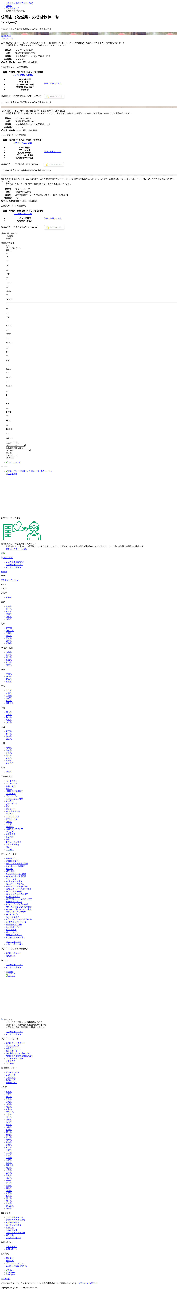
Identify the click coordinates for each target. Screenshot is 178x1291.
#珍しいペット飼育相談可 (17, 864)
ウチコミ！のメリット (10, 580)
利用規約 (10, 1261)
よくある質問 (11, 1247)
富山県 (9, 662)
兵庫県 (9, 693)
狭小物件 (10, 850)
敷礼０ (9, 789)
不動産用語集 (11, 1230)
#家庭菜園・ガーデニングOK (18, 889)
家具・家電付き (12, 844)
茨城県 (9, 6)
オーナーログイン (13, 567)
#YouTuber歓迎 (12, 914)
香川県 (9, 734)
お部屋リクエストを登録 (16, 549)
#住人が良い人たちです (16, 912)
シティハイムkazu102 (22, 143)
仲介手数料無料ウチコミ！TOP (19, 3)
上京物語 (10, 1064)
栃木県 (9, 641)
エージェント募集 (13, 1225)
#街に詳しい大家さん (15, 884)
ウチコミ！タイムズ (14, 1217)
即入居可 (10, 832)
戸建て (9, 822)
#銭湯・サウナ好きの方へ (17, 886)
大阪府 (9, 690)
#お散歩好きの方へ (14, 935)
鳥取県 (9, 720)
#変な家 (9, 869)
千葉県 (9, 633)
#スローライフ (12, 879)
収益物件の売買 (12, 1222)
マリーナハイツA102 (23, 214)
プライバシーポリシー (15, 1263)
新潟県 (9, 660)
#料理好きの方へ (13, 897)
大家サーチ (10, 956)
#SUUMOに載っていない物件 (18, 909)
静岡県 (9, 676)
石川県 (9, 657)
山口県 (9, 722)
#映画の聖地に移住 (14, 925)
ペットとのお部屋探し (15, 1058)
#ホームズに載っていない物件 (19, 907)
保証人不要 (10, 794)
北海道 (9, 597)
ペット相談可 (11, 781)
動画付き (10, 827)
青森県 (9, 606)
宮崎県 (9, 761)
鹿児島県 (10, 763)
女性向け (10, 801)
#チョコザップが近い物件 (17, 904)
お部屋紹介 (10, 1080)
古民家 (9, 824)
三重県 (9, 682)
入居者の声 (10, 1061)
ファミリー (10, 809)
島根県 (9, 717)
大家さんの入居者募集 (15, 1220)
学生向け (10, 814)
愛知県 (9, 674)
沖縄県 (9, 772)
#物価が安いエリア (14, 902)
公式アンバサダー (13, 1238)
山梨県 (9, 652)
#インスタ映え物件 (14, 892)
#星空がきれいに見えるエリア (19, 899)
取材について (11, 1051)
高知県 (9, 736)
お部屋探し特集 (12, 1072)
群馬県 (9, 643)
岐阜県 (9, 679)
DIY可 (8, 847)
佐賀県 (9, 750)
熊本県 (9, 755)
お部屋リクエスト (13, 953)
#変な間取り (11, 871)
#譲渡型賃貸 (11, 930)
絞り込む (10, 458)
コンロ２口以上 (12, 817)
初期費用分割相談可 (14, 791)
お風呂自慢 (10, 834)
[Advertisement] (89, 496)
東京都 (9, 628)
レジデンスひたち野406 (22, 75)
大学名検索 (10, 1078)
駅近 (8, 806)
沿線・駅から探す (13, 942)
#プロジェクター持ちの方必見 (19, 919)
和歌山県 (10, 703)
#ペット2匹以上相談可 (15, 866)
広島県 (9, 715)
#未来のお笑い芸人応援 (16, 874)
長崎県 (9, 753)
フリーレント (11, 783)
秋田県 (9, 611)
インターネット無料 (14, 799)
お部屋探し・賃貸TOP (15, 1043)
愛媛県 (9, 731)
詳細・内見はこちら (53, 83)
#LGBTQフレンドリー (15, 937)
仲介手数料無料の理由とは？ (18, 1053)
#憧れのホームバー (14, 927)
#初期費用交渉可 (13, 861)
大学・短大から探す (14, 944)
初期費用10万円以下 (14, 829)
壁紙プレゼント (12, 796)
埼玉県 (9, 636)
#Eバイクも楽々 (13, 917)
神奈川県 (10, 631)
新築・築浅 (10, 786)
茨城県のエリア (12, 8)
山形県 (9, 617)
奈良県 (9, 701)
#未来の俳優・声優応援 (16, 876)
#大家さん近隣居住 (14, 881)
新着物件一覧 (11, 1083)
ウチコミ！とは (12, 1046)
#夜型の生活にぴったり (16, 922)
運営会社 (10, 1258)
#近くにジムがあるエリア (17, 894)
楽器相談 (10, 837)
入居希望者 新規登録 (15, 562)
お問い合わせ (11, 1249)
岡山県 (9, 712)
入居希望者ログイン (14, 565)
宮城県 (9, 614)
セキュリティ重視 (13, 842)
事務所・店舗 (11, 819)
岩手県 (9, 609)
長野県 (9, 655)
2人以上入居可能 (13, 811)
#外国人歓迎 (11, 858)
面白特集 (10, 1235)
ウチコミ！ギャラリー (15, 1233)
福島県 (9, 619)
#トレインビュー (13, 932)
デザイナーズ (11, 804)
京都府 (9, 696)
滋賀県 (9, 698)
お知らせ (10, 1228)
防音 (8, 839)
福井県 (9, 665)
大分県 (9, 758)
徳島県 (9, 739)
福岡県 (9, 748)
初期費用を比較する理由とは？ (19, 1056)
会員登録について (13, 1048)
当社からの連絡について (16, 1266)
